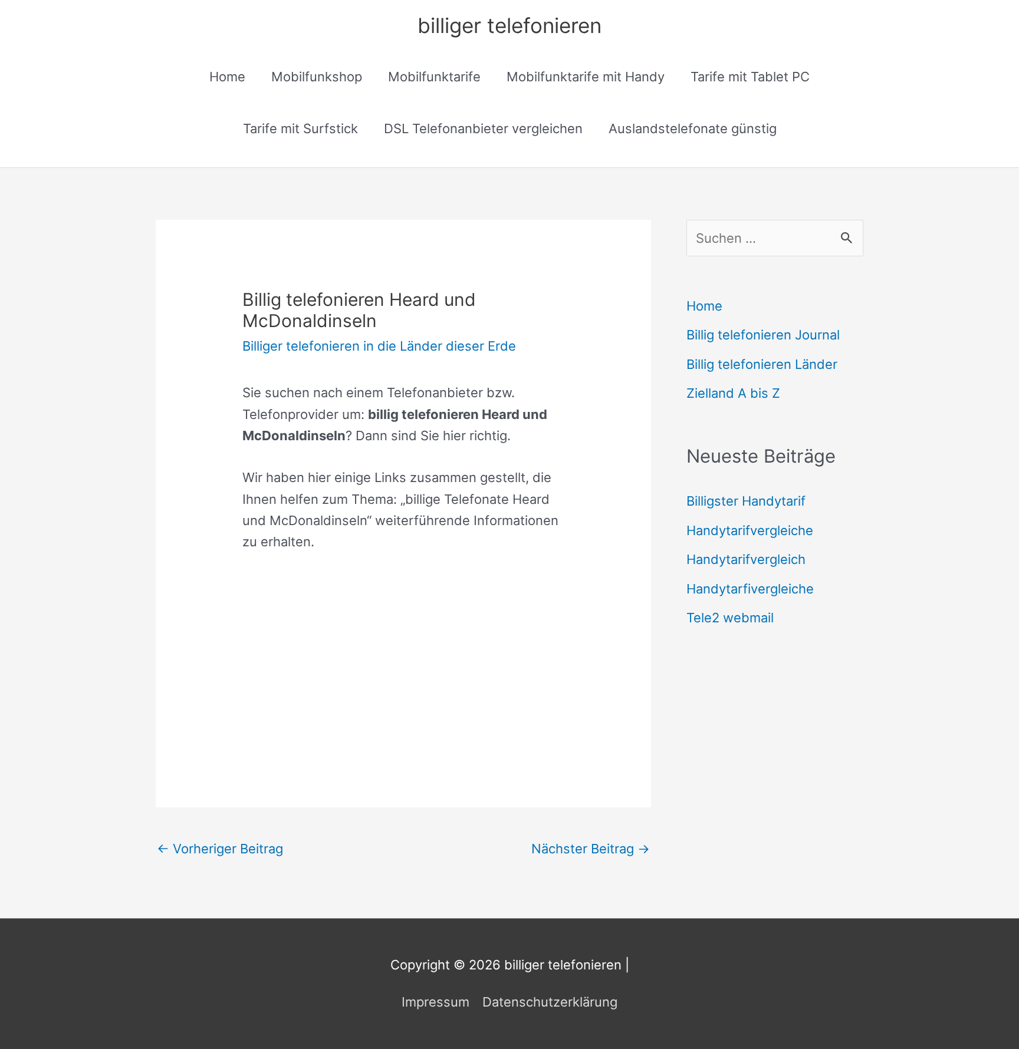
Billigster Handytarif (746, 501)
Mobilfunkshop (316, 76)
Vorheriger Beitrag (220, 848)
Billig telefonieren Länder (761, 364)
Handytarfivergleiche (750, 588)
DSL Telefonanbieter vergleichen (483, 128)
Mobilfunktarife (434, 76)
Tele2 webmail (730, 617)
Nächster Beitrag (590, 848)
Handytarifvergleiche (749, 530)
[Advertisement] (403, 655)
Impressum (435, 1002)
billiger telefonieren (509, 25)
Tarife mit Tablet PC (750, 76)
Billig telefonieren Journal (763, 334)
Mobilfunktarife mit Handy (586, 76)
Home (227, 76)
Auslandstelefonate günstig (693, 128)
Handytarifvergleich (746, 559)
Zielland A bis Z (733, 393)
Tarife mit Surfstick (300, 128)
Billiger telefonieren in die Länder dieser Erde (379, 346)
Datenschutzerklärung (549, 1002)
